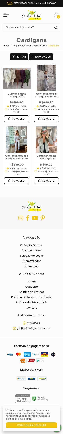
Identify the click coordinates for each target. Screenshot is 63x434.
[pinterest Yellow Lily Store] (42, 218)
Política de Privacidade (31, 302)
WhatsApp (33, 322)
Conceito (31, 286)
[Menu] (7, 15)
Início (7, 45)
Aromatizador (31, 261)
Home (31, 281)
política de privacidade (18, 418)
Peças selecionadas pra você (29, 45)
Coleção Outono (31, 245)
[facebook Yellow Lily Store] (28, 218)
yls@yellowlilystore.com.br (33, 328)
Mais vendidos (31, 250)
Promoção (32, 266)
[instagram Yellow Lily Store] (21, 218)
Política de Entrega (31, 292)
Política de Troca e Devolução (31, 297)
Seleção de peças (31, 256)
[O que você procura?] (56, 27)
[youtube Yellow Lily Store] (35, 218)
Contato (31, 307)
